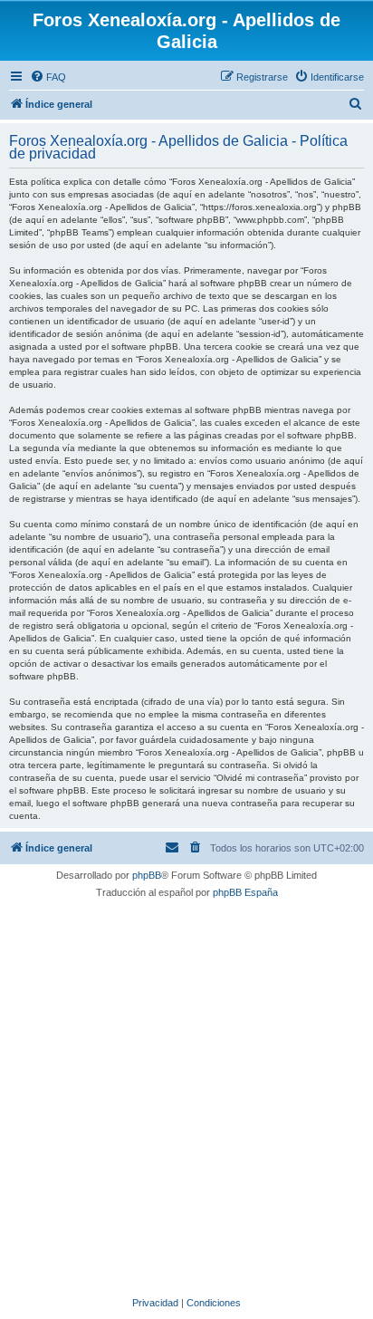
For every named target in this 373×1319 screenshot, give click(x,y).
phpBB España (245, 892)
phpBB (146, 875)
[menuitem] (48, 77)
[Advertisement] (186, 1095)
